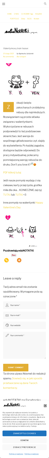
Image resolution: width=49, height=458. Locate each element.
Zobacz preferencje (24, 447)
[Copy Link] (6, 257)
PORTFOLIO (14, 19)
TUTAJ (7, 194)
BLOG (29, 19)
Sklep (23, 19)
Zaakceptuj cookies (24, 433)
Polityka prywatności (16, 454)
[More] (19, 257)
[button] (45, 405)
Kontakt (36, 19)
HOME (9, 14)
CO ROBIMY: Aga (27, 14)
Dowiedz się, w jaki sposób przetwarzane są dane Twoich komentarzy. (22, 383)
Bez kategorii (21, 57)
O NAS (16, 14)
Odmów (24, 440)
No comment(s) (8, 57)
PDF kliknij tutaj (12, 172)
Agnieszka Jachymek (26, 54)
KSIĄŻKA (38, 14)
